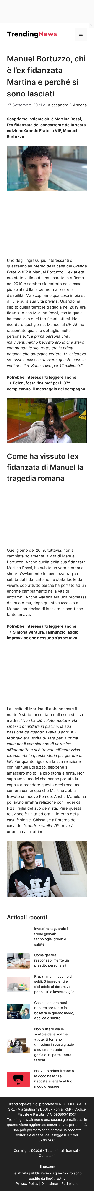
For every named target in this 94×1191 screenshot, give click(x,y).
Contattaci (47, 1155)
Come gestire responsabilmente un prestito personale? (51, 960)
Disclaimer (49, 1183)
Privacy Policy (27, 1183)
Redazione (69, 1183)
